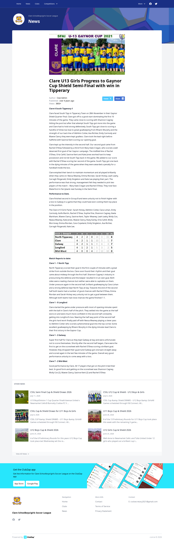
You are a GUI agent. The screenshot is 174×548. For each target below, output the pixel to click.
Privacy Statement (103, 511)
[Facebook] (14, 520)
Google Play (32, 483)
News (28, 4)
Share (118, 99)
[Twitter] (19, 520)
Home (18, 4)
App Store (19, 483)
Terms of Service (102, 506)
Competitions (49, 4)
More (140, 4)
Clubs (37, 4)
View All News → (22, 454)
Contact (98, 501)
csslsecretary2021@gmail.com (144, 501)
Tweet (105, 99)
